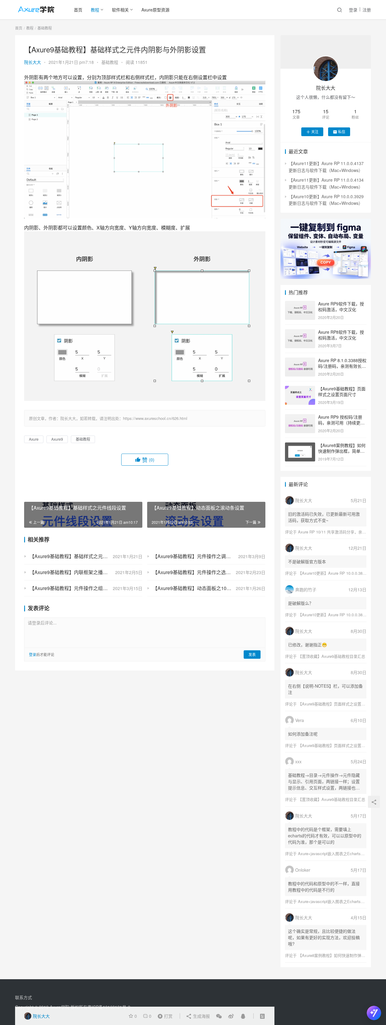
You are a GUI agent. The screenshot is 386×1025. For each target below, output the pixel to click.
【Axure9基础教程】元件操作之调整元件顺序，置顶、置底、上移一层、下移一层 (209, 556)
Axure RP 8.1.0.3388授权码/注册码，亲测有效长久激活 (342, 366)
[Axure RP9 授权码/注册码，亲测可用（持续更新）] (300, 417)
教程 (95, 10)
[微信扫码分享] (219, 1016)
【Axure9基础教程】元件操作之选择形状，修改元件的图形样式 (209, 572)
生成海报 (201, 1016)
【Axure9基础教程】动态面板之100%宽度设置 (203, 588)
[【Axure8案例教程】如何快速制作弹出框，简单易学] (300, 446)
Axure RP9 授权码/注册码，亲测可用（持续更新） (340, 423)
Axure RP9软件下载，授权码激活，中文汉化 (341, 307)
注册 (366, 10)
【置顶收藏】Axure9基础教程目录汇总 (331, 656)
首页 (78, 10)
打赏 (163, 1015)
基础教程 (109, 62)
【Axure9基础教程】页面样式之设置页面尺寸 (341, 392)
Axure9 (57, 439)
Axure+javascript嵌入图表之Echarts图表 (333, 853)
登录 (353, 10)
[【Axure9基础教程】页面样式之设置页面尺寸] (300, 389)
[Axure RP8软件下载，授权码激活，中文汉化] (300, 333)
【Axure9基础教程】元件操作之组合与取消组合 (81, 588)
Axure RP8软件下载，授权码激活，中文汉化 (341, 335)
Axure (34, 439)
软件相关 (120, 10)
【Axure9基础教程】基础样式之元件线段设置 (78, 556)
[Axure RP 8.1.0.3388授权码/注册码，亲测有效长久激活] (300, 361)
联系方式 (23, 997)
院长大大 (32, 62)
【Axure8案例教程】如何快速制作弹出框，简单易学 (341, 451)
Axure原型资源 (155, 10)
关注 (314, 131)
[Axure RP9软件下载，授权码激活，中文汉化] (300, 304)
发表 (252, 654)
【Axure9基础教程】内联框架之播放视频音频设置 (83, 572)
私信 (341, 131)
